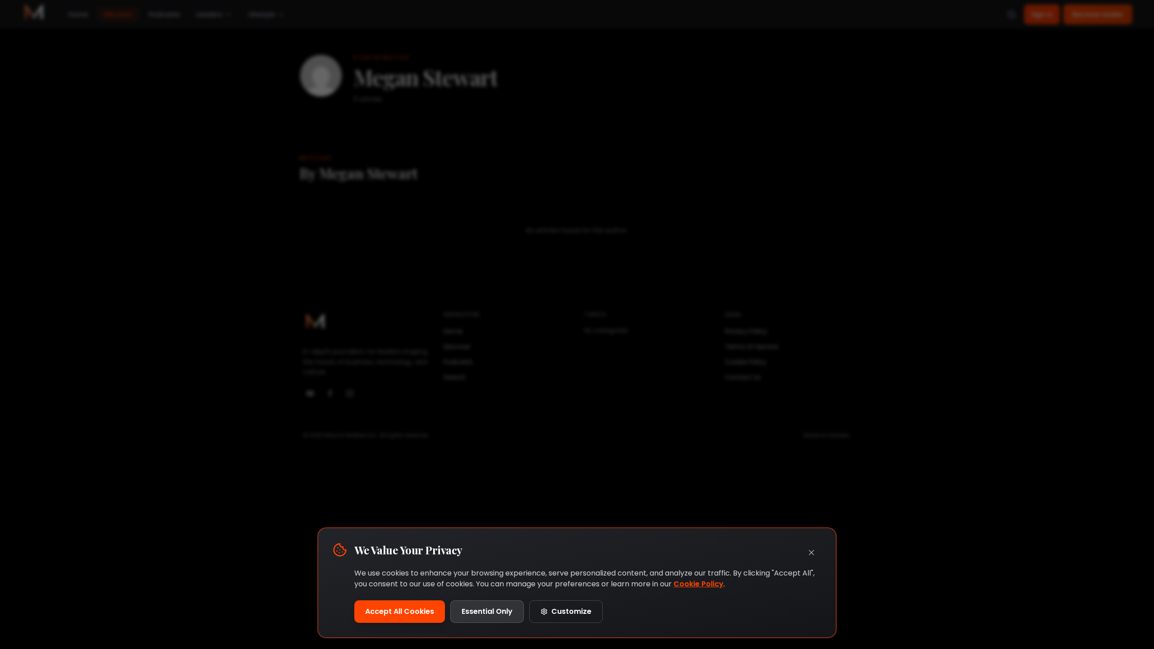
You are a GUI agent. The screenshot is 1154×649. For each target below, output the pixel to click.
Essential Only (487, 611)
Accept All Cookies (399, 611)
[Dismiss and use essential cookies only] (811, 552)
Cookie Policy (698, 584)
